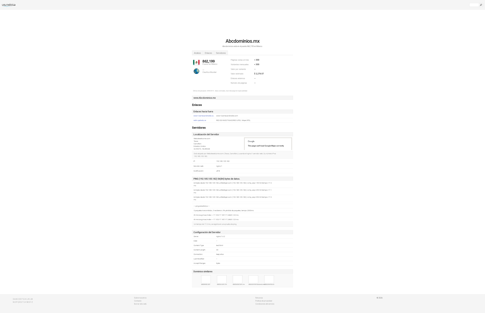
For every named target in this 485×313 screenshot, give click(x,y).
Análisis (197, 53)
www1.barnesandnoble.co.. (203, 116)
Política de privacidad (263, 301)
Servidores (221, 53)
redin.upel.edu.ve (199, 120)
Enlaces (208, 53)
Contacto (137, 301)
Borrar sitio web (140, 304)
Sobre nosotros (140, 298)
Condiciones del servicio (264, 304)
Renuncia (259, 298)
